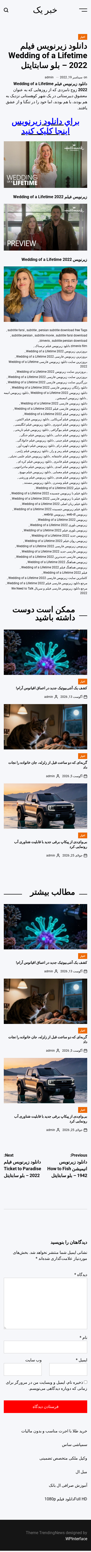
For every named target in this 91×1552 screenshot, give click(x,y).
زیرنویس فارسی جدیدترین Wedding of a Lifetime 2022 (51, 557)
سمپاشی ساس (74, 1444)
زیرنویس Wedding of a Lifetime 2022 (62, 520)
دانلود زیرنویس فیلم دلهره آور (36, 445)
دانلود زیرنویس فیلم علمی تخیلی (29, 456)
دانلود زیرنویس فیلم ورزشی (36, 477)
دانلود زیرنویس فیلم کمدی (71, 467)
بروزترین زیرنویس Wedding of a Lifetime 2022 (56, 351)
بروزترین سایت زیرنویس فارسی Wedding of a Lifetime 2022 (47, 377)
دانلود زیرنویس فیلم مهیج (35, 472)
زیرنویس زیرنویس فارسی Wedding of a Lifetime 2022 (51, 546)
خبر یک (45, 10)
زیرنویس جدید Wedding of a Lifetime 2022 (59, 535)
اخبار (82, 37)
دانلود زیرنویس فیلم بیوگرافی (69, 430)
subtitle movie (44, 335)
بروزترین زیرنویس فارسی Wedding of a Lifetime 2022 (51, 356)
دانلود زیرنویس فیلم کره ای (35, 461)
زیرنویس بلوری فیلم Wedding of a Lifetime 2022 (55, 530)
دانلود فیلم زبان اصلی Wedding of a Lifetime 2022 (54, 504)
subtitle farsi (16, 330)
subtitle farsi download (71, 335)
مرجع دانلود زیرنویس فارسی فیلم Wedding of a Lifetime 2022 (47, 583)
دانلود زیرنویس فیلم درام (72, 445)
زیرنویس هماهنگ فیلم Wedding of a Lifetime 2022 (54, 567)
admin (49, 77)
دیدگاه (80, 1274)
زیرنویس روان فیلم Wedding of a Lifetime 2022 (56, 541)
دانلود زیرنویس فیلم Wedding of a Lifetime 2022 (55, 414)
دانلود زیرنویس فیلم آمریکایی (69, 419)
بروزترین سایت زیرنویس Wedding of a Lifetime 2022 (51, 371)
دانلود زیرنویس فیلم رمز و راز (68, 451)
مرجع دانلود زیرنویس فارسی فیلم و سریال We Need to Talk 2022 (49, 591)
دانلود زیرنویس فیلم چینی (71, 440)
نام (83, 1337)
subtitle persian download (69, 340)
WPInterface (76, 1538)
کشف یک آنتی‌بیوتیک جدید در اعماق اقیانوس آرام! (51, 688)
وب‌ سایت (33, 1360)
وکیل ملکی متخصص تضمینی (63, 1458)
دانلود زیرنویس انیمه (16, 393)
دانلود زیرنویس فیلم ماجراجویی (33, 467)
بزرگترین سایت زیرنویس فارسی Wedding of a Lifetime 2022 (47, 382)
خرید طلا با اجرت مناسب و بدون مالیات (54, 1431)
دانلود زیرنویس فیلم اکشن (32, 419)
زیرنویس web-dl (77, 514)
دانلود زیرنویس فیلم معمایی (70, 472)
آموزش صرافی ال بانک (68, 1485)
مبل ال (81, 1471)
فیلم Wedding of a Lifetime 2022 (65, 572)
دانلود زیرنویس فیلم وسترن (70, 483)
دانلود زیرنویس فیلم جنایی (71, 435)
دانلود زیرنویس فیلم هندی (71, 477)
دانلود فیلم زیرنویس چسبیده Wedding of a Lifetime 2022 (50, 509)
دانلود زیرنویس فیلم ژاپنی (32, 451)
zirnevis (44, 340)
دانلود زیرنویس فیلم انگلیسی (33, 424)
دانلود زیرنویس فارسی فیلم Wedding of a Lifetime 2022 (50, 408)
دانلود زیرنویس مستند (37, 483)
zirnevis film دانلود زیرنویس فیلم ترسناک (61, 346)
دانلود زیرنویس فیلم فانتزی (70, 461)
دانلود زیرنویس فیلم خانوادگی (35, 440)
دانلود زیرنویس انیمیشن (71, 398)
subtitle (32, 330)
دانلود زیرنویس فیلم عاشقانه (69, 456)
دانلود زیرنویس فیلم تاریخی (32, 430)
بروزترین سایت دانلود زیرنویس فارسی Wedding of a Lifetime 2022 (48, 364)
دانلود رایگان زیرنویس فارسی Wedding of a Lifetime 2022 (49, 387)
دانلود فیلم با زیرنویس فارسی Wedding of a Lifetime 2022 (49, 498)
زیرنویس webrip (54, 514)
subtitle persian (22, 335)
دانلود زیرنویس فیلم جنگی (36, 435)
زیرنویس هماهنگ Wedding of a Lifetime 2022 (57, 562)
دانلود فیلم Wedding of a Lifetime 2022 (61, 488)
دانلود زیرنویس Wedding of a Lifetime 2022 (59, 393)
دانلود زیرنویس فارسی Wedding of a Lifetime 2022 (54, 403)
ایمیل (81, 1360)
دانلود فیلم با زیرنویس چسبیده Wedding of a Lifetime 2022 (49, 493)
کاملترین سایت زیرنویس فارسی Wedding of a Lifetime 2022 (47, 578)
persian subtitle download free (59, 330)
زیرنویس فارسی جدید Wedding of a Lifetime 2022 (54, 551)
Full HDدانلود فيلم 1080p (65, 1499)
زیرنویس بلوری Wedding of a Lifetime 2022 (58, 525)
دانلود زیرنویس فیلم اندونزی (70, 424)
